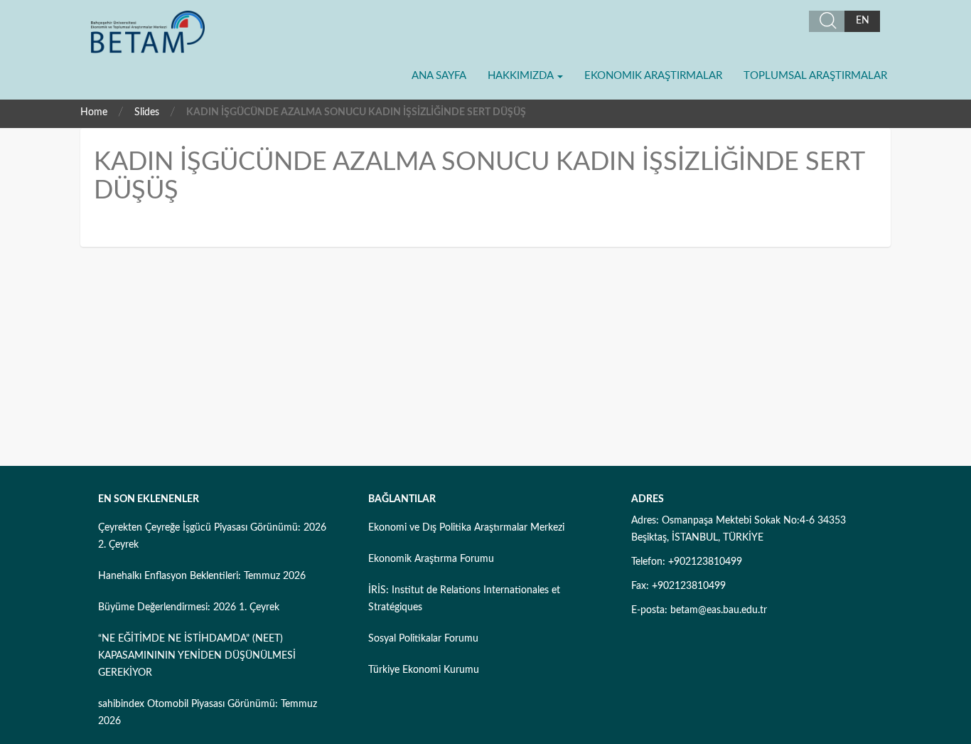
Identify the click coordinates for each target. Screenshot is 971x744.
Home (93, 112)
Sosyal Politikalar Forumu (423, 639)
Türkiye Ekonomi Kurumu (423, 670)
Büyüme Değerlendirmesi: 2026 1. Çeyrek (188, 607)
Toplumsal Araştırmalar (815, 75)
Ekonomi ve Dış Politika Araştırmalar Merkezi (466, 528)
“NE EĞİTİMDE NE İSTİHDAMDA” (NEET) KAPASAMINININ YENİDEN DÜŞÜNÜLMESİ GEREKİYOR (197, 656)
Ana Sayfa (439, 75)
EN (862, 21)
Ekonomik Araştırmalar (653, 75)
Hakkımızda (522, 75)
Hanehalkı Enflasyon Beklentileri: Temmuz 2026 (202, 576)
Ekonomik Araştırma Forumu (431, 559)
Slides (146, 112)
